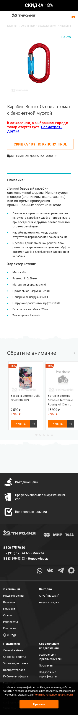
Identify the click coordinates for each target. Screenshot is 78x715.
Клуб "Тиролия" (49, 595)
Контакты (9, 628)
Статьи (8, 615)
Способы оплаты (14, 656)
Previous (74, 353)
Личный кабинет (14, 650)
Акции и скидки (49, 602)
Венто (66, 37)
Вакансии (9, 602)
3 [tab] (44, 435)
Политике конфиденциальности (53, 694)
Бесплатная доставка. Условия (34, 156)
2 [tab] (40, 435)
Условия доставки (15, 663)
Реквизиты (10, 621)
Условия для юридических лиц (50, 657)
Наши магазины (13, 595)
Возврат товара (14, 670)
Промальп (46, 665)
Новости (9, 608)
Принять (39, 704)
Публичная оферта (15, 676)
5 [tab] (52, 435)
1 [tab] (36, 435)
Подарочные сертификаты (48, 674)
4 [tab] (48, 435)
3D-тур (11, 635)
